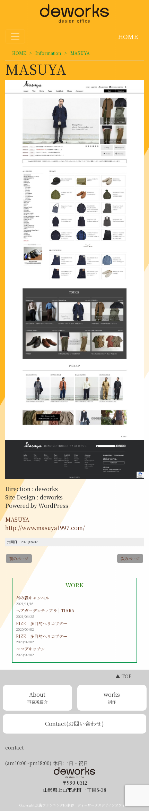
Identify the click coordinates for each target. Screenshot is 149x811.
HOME (127, 36)
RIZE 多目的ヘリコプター (41, 623)
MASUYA (17, 519)
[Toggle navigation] (15, 36)
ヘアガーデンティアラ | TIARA (45, 610)
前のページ (18, 558)
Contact (74, 724)
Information (48, 53)
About (37, 697)
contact (14, 747)
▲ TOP (123, 676)
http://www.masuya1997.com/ (45, 528)
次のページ (130, 558)
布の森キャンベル (32, 598)
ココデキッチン (30, 649)
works (112, 697)
